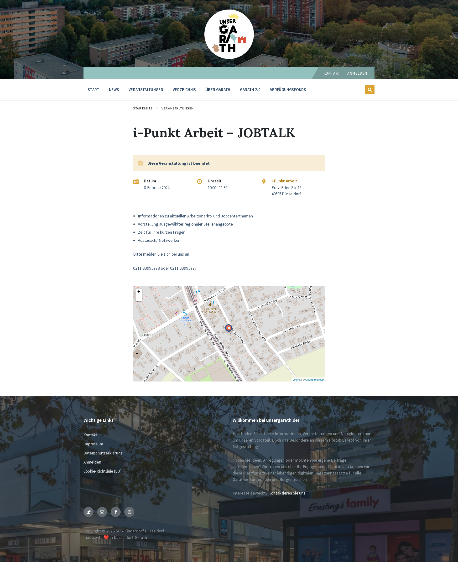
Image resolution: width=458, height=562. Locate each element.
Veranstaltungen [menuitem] (146, 89)
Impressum (93, 444)
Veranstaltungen (177, 108)
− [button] (138, 297)
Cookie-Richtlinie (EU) (102, 471)
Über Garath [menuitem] (218, 89)
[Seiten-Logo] (229, 57)
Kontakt (331, 73)
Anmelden (357, 73)
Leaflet (297, 379)
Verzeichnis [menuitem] (184, 89)
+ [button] (138, 291)
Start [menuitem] (93, 89)
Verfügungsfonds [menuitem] (288, 89)
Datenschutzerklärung (103, 453)
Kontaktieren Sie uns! (287, 493)
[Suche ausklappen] (370, 89)
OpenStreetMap (314, 379)
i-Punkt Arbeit (284, 181)
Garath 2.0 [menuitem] (250, 89)
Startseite (142, 108)
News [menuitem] (114, 89)
